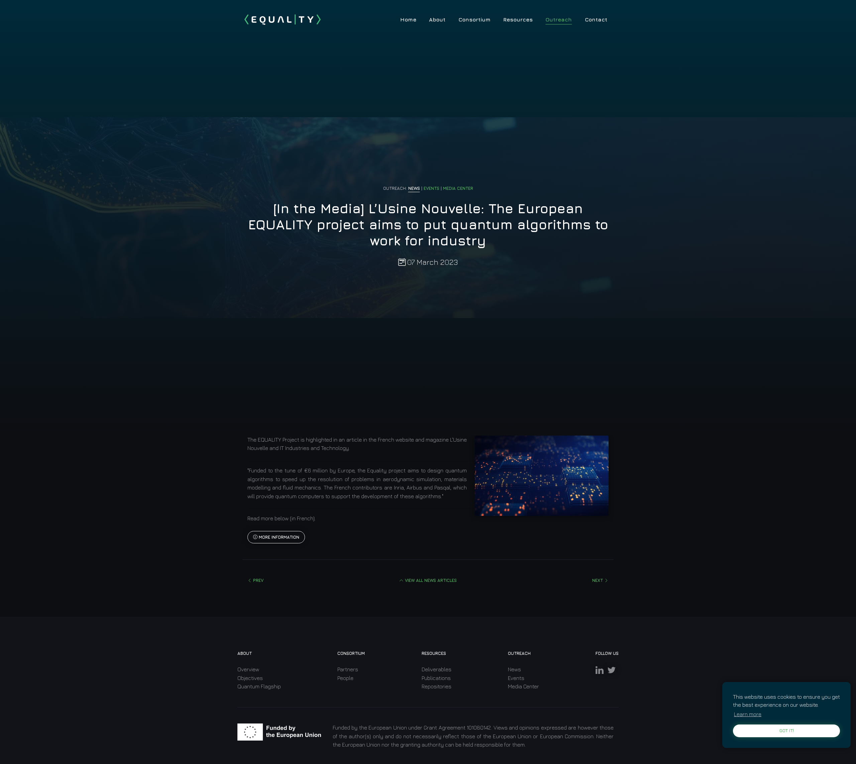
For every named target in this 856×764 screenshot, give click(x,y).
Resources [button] (518, 19)
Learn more (747, 714)
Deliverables (436, 669)
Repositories (436, 686)
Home (408, 19)
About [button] (437, 19)
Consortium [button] (474, 19)
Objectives (250, 678)
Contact (596, 19)
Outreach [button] (558, 19)
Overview (248, 669)
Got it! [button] (786, 730)
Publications (436, 678)
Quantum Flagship (259, 686)
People (345, 678)
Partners (347, 669)
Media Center (523, 686)
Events (516, 678)
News (514, 669)
